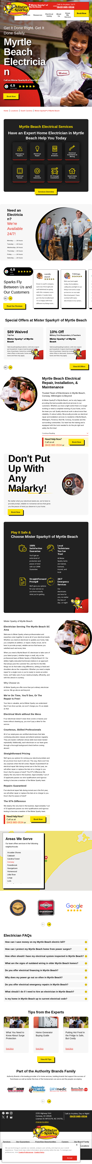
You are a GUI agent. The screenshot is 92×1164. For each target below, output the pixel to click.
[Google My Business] (11, 1117)
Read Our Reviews (14, 306)
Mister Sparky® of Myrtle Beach (47, 111)
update (55, 6)
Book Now (81, 13)
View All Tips (46, 1059)
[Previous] (6, 298)
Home (6, 111)
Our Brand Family (81, 1142)
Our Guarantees (23, 1142)
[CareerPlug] (3, 1113)
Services (6, 1142)
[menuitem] (38, 15)
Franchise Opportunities (45, 1142)
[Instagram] (11, 1113)
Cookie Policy (39, 1152)
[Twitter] (3, 1117)
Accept (69, 1158)
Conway (10, 862)
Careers (65, 1142)
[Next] (10, 298)
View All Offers (79, 366)
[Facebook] (7, 1117)
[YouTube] (7, 1113)
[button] (69, 484)
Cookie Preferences (26, 1152)
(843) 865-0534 (65, 7)
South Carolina (26, 111)
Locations (14, 111)
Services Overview (46, 192)
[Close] (76, 1144)
